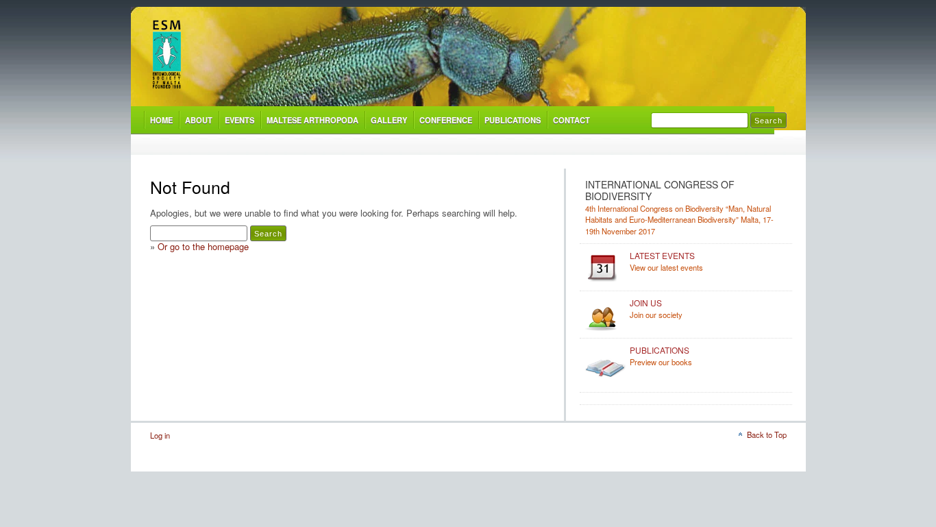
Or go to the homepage (203, 246)
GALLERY (389, 119)
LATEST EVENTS (662, 255)
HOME (161, 119)
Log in (160, 435)
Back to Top (767, 434)
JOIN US (646, 302)
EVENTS (239, 119)
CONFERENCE (445, 119)
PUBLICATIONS (512, 119)
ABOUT (198, 119)
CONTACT (571, 119)
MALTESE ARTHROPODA (312, 119)
